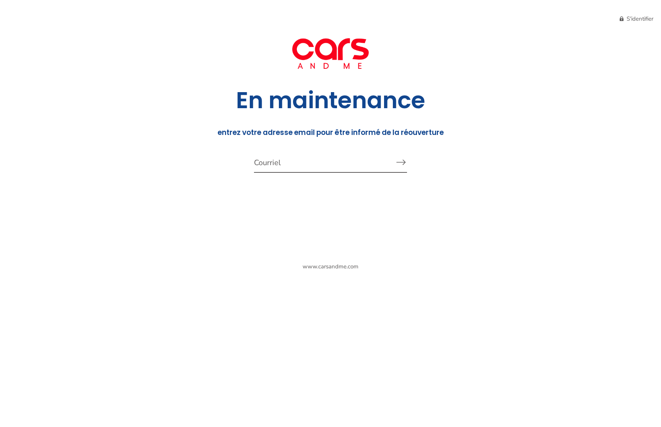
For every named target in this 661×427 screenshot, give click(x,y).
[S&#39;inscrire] (400, 162)
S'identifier (639, 19)
